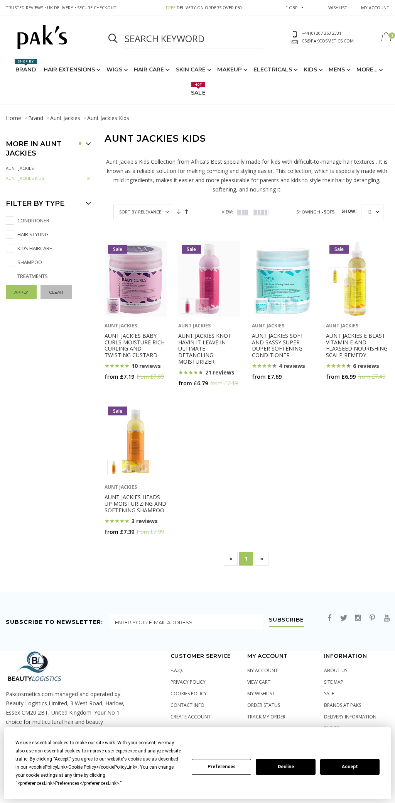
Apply (21, 292)
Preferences (222, 766)
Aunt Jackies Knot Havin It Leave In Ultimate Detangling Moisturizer (204, 348)
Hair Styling (33, 234)
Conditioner (33, 220)
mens (337, 69)
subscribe (286, 620)
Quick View (125, 392)
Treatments (32, 276)
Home (13, 118)
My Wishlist (261, 693)
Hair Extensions (69, 69)
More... (366, 69)
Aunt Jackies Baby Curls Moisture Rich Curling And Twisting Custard (135, 345)
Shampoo (29, 262)
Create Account (190, 716)
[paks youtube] (386, 618)
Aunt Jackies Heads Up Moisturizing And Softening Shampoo (135, 503)
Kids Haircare (34, 248)
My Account (262, 670)
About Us (335, 670)
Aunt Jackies (65, 118)
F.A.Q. (176, 670)
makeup (229, 69)
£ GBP (291, 7)
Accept (350, 766)
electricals (272, 69)
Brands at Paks (342, 705)
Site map (333, 682)
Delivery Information (350, 716)
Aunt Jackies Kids (25, 178)
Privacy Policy (188, 682)
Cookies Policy (188, 693)
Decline (286, 766)
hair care (149, 69)
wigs (114, 69)
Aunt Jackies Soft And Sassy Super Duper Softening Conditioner (278, 345)
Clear (56, 292)
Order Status (263, 705)
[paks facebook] (329, 618)
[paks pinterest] (372, 618)
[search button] (113, 38)
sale (329, 693)
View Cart (258, 682)
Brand (25, 66)
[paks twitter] (343, 618)
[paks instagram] (358, 618)
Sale (198, 89)
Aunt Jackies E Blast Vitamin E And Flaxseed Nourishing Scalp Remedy (357, 345)
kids (310, 69)
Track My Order (266, 716)
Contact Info (187, 705)
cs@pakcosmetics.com (328, 41)
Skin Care (191, 69)
